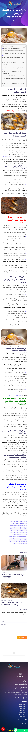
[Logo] (14, 4)
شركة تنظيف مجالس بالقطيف (14, 111)
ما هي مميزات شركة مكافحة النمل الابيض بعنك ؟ (13, 58)
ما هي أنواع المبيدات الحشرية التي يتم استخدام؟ (15, 53)
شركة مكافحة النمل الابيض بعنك (12, 48)
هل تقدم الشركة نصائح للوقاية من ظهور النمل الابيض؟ (15, 79)
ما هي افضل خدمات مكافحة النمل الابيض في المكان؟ (13, 63)
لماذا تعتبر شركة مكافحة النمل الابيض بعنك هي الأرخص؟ (13, 72)
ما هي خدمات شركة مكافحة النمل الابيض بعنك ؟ (14, 84)
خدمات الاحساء (22, 704)
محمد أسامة (10, 730)
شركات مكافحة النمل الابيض (19, 534)
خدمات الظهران (22, 712)
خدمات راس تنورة (21, 714)
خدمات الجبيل (4, 572)
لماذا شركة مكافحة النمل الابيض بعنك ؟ (13, 50)
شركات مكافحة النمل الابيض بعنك (18, 536)
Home (25, 20)
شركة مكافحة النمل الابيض (20, 538)
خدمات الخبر (22, 708)
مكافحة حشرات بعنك (18, 543)
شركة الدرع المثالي (7, 156)
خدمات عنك (19, 20)
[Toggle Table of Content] (23, 46)
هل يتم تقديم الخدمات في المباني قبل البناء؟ (15, 75)
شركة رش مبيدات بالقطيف (15, 395)
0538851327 (20, 676)
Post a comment (22, 637)
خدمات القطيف (4, 600)
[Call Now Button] (3, 729)
